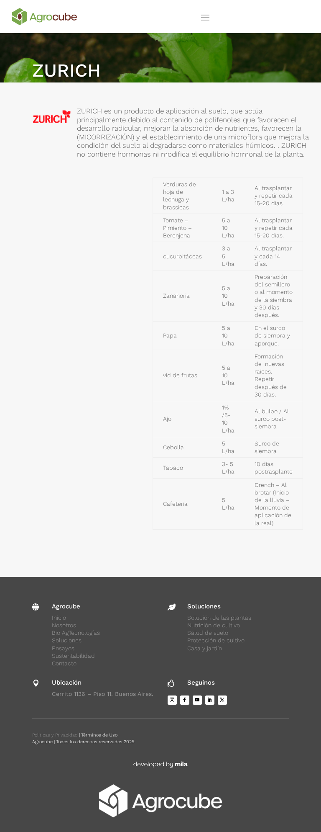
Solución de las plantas (219, 617)
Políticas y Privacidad (55, 735)
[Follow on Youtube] (197, 700)
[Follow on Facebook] (184, 700)
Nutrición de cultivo (213, 625)
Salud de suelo (207, 632)
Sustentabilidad (73, 655)
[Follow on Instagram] (172, 700)
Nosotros (64, 625)
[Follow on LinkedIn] (209, 700)
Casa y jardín (204, 648)
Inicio (59, 617)
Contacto (64, 663)
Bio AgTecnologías (76, 632)
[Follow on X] (222, 700)
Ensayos (63, 648)
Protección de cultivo (216, 640)
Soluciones (67, 640)
